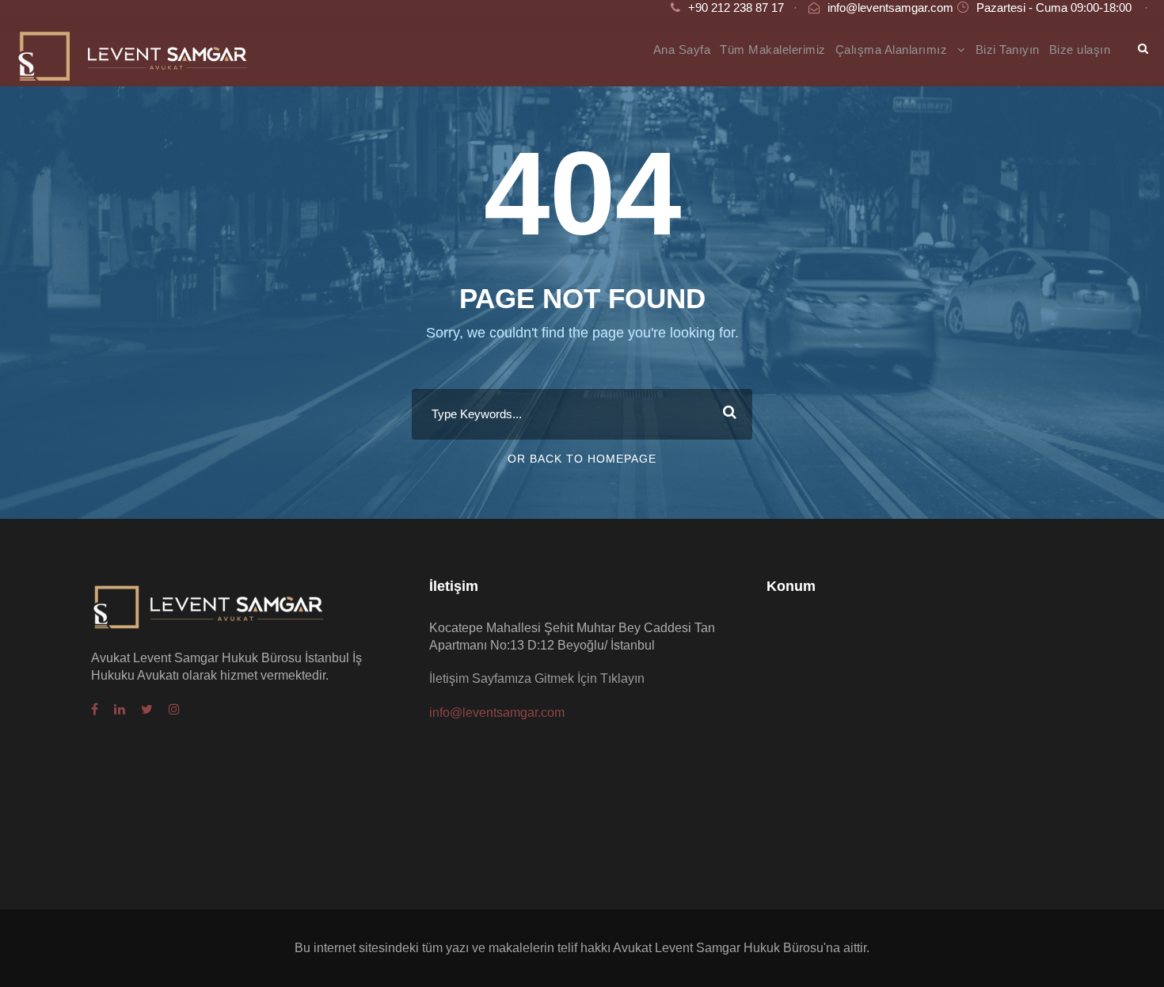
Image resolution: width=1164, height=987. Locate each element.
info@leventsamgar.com (890, 7)
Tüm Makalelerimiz (773, 49)
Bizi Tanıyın (1008, 49)
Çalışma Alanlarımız (891, 49)
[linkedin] (119, 709)
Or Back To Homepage (582, 458)
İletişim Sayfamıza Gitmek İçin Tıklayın (537, 678)
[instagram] (174, 709)
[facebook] (94, 709)
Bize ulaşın (1080, 49)
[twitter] (147, 709)
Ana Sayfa (682, 49)
